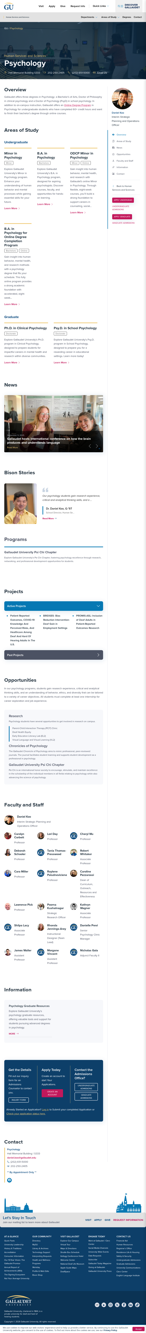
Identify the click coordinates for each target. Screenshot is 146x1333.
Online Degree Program (77, 105)
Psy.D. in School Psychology (75, 328)
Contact (138, 17)
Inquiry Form (19, 1100)
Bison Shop (37, 1275)
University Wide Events (98, 1251)
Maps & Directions (68, 1248)
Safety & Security (123, 1256)
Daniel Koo (118, 113)
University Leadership (14, 1244)
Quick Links (99, 6)
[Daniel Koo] (126, 98)
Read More (12, 447)
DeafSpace (65, 1271)
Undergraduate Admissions (86, 1087)
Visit (41, 6)
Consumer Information (14, 1256)
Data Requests (94, 1255)
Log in (45, 1109)
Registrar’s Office (124, 1248)
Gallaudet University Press (100, 1271)
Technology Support (41, 1252)
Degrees (126, 17)
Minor (9, 163)
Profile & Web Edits (40, 1271)
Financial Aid (122, 1240)
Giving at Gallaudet (96, 1267)
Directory (36, 1240)
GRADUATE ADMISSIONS (123, 222)
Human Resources (124, 1244)
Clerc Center (122, 1271)
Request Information (128, 1220)
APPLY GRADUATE (122, 216)
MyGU (35, 1244)
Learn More (11, 208)
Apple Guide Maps (68, 1267)
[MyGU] (97, 1305)
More (14, 1033)
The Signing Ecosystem (14, 1274)
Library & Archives (40, 1248)
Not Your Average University (16, 1278)
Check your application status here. (25, 1114)
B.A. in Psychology (46, 155)
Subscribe (92, 1259)
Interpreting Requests (42, 1256)
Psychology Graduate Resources (29, 1006)
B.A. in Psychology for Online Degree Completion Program (15, 237)
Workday (36, 1267)
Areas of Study (108, 17)
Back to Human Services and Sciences (123, 187)
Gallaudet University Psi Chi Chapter (30, 552)
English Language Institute (128, 1275)
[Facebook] (124, 1305)
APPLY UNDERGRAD (123, 200)
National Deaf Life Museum (72, 1263)
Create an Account (52, 1093)
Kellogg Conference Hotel (71, 1256)
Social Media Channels (98, 1248)
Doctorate (11, 333)
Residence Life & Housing (127, 1252)
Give (62, 6)
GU (6, 28)
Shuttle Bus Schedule (69, 1252)
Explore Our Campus (69, 1240)
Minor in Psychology (13, 155)
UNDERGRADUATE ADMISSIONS (120, 208)
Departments (87, 17)
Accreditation (10, 1252)
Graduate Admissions (86, 1097)
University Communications (128, 1267)
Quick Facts (9, 1240)
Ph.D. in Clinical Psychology (25, 328)
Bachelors (44, 163)
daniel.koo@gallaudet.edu (21, 1158)
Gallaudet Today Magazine (99, 1263)
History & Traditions (13, 1248)
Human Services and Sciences (25, 55)
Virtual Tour (65, 1244)
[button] (53, 503)
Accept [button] (138, 1329)
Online (85, 163)
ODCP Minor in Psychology (81, 155)
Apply (52, 6)
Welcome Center (67, 1260)
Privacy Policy (110, 1330)
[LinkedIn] (130, 1305)
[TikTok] (137, 1305)
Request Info (78, 6)
